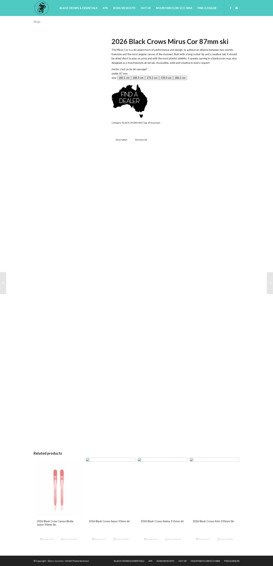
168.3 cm (138, 77)
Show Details (70, 539)
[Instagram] (236, 8)
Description (121, 139)
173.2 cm (152, 77)
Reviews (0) (141, 139)
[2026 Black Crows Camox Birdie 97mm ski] (3, 283)
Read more (48, 539)
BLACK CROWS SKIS (132, 122)
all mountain (154, 122)
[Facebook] (230, 8)
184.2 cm (180, 77)
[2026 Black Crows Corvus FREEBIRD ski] (270, 283)
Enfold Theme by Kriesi (77, 561)
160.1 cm (124, 77)
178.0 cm (166, 77)
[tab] (121, 140)
